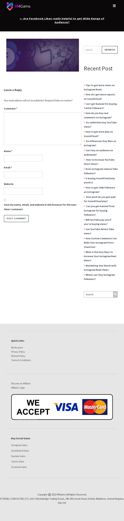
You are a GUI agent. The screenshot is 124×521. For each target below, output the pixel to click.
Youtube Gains (18, 456)
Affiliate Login (18, 387)
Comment (10, 108)
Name (8, 151)
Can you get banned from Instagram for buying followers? (99, 210)
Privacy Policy (18, 351)
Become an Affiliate (21, 383)
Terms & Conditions (21, 360)
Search (109, 49)
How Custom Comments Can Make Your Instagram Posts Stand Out (100, 243)
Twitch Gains (17, 461)
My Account (17, 347)
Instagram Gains (19, 445)
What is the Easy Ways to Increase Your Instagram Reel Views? (100, 256)
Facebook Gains (19, 467)
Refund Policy (18, 355)
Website (8, 184)
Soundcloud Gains (20, 450)
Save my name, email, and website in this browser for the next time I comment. (40, 207)
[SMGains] (18, 7)
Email (8, 167)
